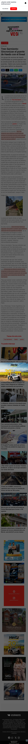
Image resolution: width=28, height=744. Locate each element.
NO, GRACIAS (5, 8)
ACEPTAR (14, 8)
